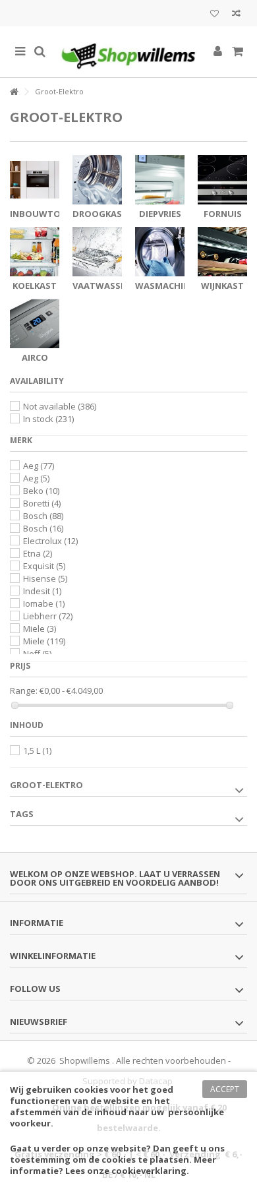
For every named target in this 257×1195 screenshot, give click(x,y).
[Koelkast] (34, 251)
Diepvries (160, 214)
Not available (59, 406)
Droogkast (100, 214)
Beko (41, 491)
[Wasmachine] (160, 251)
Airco (35, 357)
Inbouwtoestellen (55, 214)
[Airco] (34, 323)
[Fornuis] (222, 179)
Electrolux (50, 541)
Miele (39, 628)
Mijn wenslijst (214, 15)
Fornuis (223, 214)
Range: (24, 690)
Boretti (42, 503)
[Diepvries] (160, 179)
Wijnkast (222, 285)
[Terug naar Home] (14, 92)
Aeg (38, 466)
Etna (37, 553)
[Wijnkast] (222, 251)
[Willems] (128, 52)
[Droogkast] (97, 179)
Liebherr (47, 616)
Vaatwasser (101, 285)
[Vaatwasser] (97, 251)
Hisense (45, 578)
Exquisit (44, 566)
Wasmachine (164, 285)
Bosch (43, 516)
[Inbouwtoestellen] (34, 179)
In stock (48, 419)
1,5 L (37, 750)
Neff (37, 653)
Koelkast (35, 285)
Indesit (42, 591)
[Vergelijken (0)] (236, 15)
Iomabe (44, 603)
